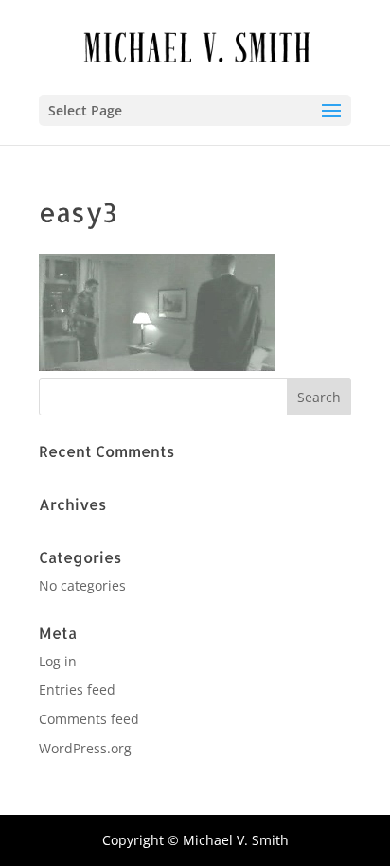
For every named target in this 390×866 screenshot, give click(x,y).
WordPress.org (85, 748)
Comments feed (89, 719)
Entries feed (77, 689)
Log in (58, 661)
